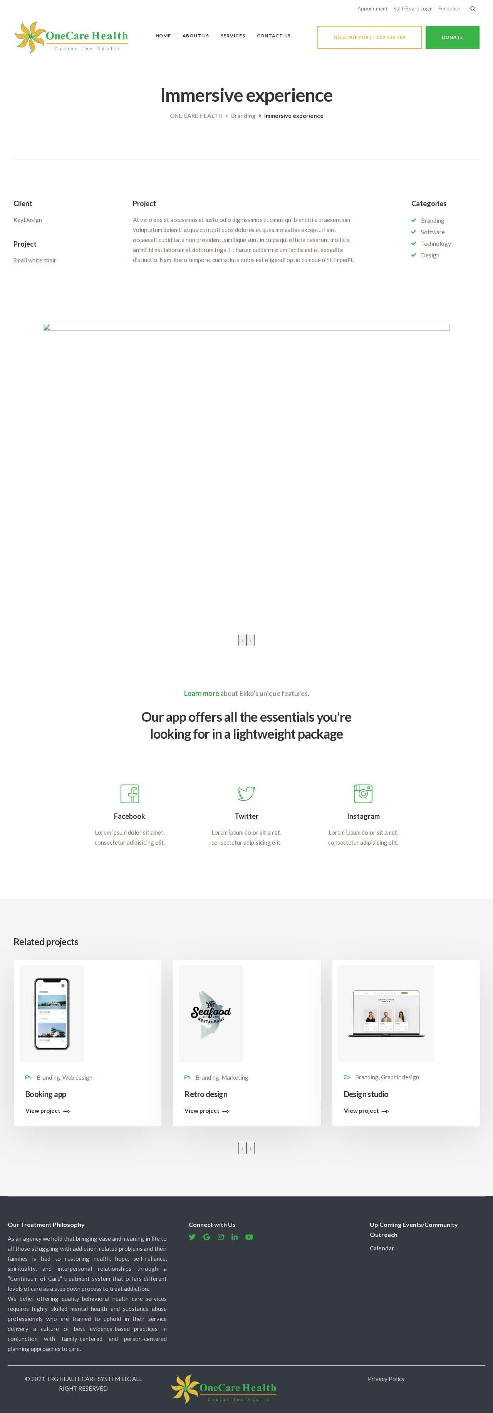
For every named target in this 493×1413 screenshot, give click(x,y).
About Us (196, 36)
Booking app (45, 1094)
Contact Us (274, 36)
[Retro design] (211, 1013)
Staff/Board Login (413, 8)
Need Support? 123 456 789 (370, 37)
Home (163, 36)
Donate (453, 37)
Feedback (449, 8)
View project (42, 1111)
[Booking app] (52, 1013)
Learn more (201, 693)
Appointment (372, 8)
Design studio (366, 1094)
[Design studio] (386, 1013)
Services (233, 36)
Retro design (205, 1094)
